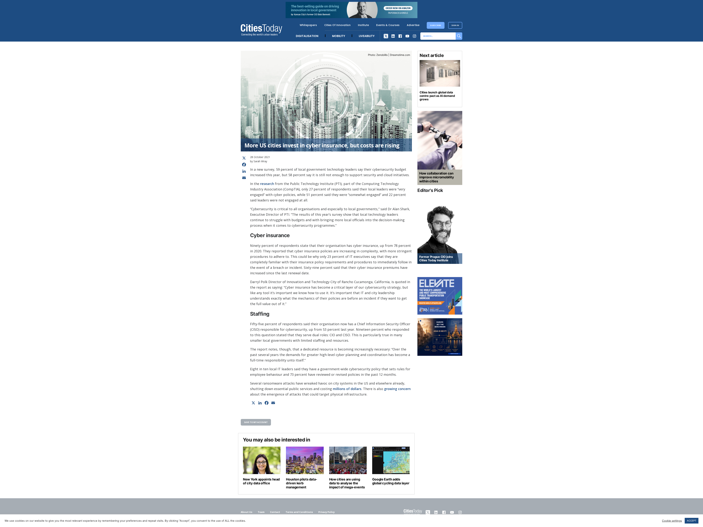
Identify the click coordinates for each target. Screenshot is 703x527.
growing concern (397, 389)
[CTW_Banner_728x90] (351, 17)
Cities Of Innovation (337, 25)
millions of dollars (347, 389)
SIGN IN (455, 25)
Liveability (367, 36)
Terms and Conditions (299, 512)
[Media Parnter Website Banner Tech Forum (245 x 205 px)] (439, 337)
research (267, 183)
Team (261, 512)
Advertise (413, 25)
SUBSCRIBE (435, 25)
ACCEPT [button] (691, 520)
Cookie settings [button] (672, 520)
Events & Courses (387, 25)
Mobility (338, 36)
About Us (246, 512)
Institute (363, 25)
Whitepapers (308, 25)
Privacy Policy (326, 512)
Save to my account (256, 422)
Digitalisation (307, 36)
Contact (275, 512)
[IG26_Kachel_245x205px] (439, 296)
